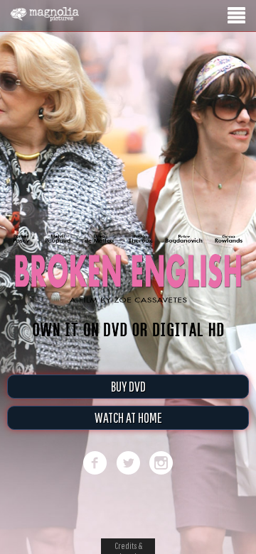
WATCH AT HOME (128, 417)
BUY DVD (128, 386)
